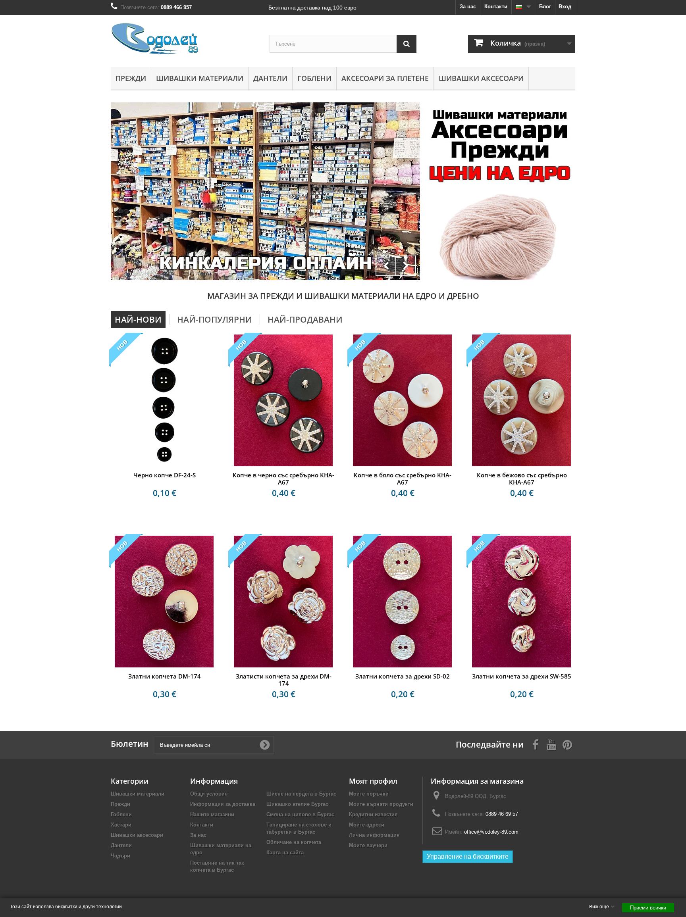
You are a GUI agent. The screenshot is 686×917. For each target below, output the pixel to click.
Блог (545, 7)
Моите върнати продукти (381, 804)
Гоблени (314, 78)
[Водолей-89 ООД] (184, 39)
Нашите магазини (212, 814)
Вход (565, 7)
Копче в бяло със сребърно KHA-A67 (402, 478)
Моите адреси (366, 825)
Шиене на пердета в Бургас (301, 794)
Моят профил (373, 781)
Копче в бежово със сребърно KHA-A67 (522, 478)
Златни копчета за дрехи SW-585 (521, 676)
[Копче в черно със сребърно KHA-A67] (283, 400)
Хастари (121, 825)
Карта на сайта (285, 852)
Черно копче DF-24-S (164, 475)
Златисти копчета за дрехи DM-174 (283, 680)
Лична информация (374, 835)
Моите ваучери (368, 845)
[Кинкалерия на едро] (499, 145)
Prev (386, 266)
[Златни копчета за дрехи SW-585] (521, 601)
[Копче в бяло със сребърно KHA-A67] (402, 400)
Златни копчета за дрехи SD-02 (402, 676)
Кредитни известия (373, 814)
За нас (468, 7)
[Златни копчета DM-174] (164, 601)
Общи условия (209, 794)
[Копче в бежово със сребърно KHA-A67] (521, 400)
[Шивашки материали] (265, 191)
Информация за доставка (222, 804)
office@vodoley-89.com (491, 832)
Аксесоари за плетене (385, 78)
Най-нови (138, 319)
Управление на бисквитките (468, 856)
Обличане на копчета (293, 842)
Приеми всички (648, 908)
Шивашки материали (199, 78)
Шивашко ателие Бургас (297, 804)
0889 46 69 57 (502, 814)
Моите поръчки (369, 794)
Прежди (131, 78)
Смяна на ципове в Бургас (300, 814)
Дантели (270, 78)
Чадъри (120, 856)
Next (405, 266)
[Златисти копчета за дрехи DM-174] (283, 601)
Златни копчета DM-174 (164, 676)
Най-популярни (214, 319)
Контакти (495, 7)
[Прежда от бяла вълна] (499, 236)
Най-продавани (305, 319)
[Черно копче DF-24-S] (164, 400)
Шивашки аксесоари (481, 78)
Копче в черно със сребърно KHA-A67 (283, 478)
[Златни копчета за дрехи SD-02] (402, 601)
